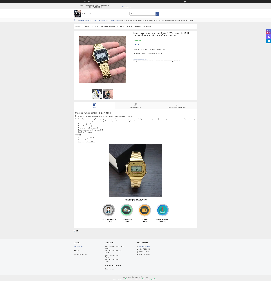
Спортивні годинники (101, 20)
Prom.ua (145, 277)
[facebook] (74, 231)
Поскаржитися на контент (133, 279)
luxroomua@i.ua (144, 246)
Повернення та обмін (143, 26)
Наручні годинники (85, 20)
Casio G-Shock (115, 20)
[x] (77, 231)
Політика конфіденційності (150, 279)
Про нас (130, 26)
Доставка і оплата (108, 26)
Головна (78, 26)
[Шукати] (157, 14)
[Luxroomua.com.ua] (77, 13)
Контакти (120, 26)
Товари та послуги (91, 26)
